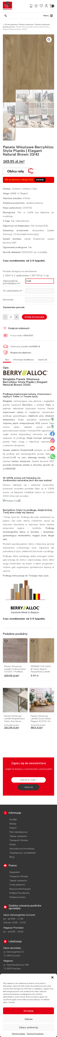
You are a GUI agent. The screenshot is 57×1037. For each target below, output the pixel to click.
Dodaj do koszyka (34, 317)
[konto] (46, 6)
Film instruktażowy (18, 831)
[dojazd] (36, 6)
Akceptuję (28, 1011)
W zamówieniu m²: (13, 290)
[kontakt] (31, 6)
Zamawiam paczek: (14, 307)
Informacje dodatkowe (23, 359)
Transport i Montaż (18, 840)
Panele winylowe (26, 24)
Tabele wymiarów (18, 836)
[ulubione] (41, 6)
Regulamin (14, 872)
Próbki (12, 844)
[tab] (7, 360)
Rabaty (12, 823)
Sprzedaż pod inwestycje (21, 848)
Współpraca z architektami (22, 852)
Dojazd (12, 827)
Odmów (29, 1019)
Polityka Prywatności (35, 1033)
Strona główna (11, 24)
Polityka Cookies (18, 1033)
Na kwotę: (8, 299)
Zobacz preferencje (28, 1027)
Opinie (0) (42, 359)
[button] (52, 977)
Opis (7, 359)
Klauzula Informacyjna (20, 888)
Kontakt (13, 819)
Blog (11, 856)
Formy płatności (17, 884)
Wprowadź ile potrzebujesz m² (11, 282)
